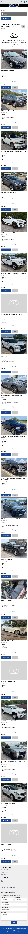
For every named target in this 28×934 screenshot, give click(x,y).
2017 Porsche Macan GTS (8, 233)
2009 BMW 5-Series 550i (7, 641)
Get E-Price (6, 87)
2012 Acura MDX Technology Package (11, 314)
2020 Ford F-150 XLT (6, 844)
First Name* (4, 897)
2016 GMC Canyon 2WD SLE (8, 721)
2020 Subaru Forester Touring (9, 111)
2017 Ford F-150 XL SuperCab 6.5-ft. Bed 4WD (13, 273)
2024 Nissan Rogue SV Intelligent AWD (11, 395)
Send (14, 922)
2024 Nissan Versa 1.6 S (7, 70)
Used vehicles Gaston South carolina (12, 9)
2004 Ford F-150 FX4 (6, 559)
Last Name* (18, 897)
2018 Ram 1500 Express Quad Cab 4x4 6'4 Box (13, 151)
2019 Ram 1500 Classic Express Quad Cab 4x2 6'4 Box (13, 437)
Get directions (4, 874)
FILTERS (7, 18)
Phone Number (4, 907)
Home (2, 9)
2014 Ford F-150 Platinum (8, 681)
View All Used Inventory (14, 46)
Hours (13, 887)
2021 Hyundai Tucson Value (8, 192)
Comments (3, 912)
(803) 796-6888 (7, 887)
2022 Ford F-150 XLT (6, 600)
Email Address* (4, 902)
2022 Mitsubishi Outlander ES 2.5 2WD (11, 355)
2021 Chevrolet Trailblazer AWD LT (10, 519)
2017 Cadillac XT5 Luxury (8, 803)
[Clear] (19, 19)
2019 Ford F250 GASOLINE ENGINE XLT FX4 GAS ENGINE (13, 479)
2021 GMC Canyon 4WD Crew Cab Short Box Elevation (13, 762)
